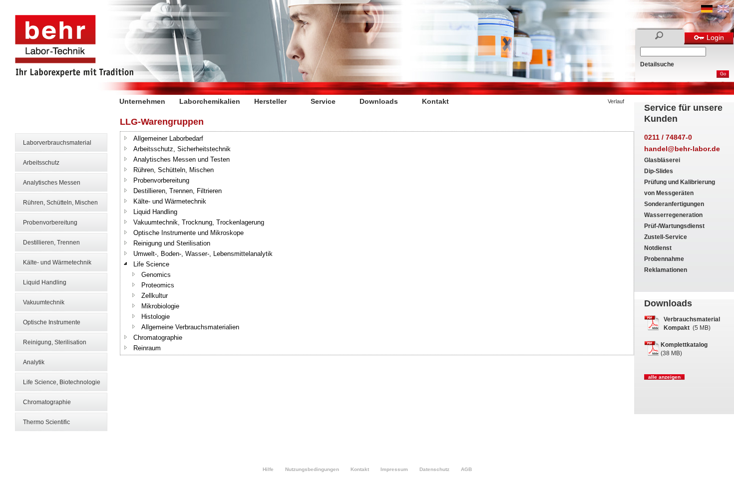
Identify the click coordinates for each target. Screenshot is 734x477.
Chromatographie (47, 402)
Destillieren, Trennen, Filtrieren (177, 191)
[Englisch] (723, 10)
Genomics (156, 274)
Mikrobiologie (160, 306)
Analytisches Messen (51, 182)
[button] (126, 138)
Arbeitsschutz (41, 162)
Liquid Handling (44, 282)
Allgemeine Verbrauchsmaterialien (190, 327)
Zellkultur (154, 295)
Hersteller (270, 101)
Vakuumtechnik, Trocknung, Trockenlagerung (198, 222)
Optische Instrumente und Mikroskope (188, 233)
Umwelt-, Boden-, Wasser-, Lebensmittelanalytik (203, 253)
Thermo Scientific (46, 422)
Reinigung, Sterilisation (54, 342)
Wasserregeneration (673, 215)
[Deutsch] (707, 10)
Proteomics (157, 285)
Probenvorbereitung (50, 222)
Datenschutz (434, 469)
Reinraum (147, 348)
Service (323, 101)
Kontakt (435, 101)
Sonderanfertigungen (674, 204)
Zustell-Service (665, 237)
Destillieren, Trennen (51, 242)
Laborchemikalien (209, 101)
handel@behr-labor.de (682, 149)
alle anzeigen (664, 377)
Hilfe (268, 469)
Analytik (33, 362)
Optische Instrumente (51, 322)
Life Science (151, 264)
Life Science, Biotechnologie (61, 382)
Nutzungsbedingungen (312, 469)
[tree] (377, 243)
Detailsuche (657, 64)
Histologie (155, 316)
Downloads (379, 101)
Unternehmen (142, 101)
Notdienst (658, 247)
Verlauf (616, 101)
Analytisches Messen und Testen (181, 159)
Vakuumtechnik (43, 302)
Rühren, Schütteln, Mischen (60, 202)
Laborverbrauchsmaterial (57, 142)
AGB (466, 469)
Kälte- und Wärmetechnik (57, 262)
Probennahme (664, 258)
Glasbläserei (662, 160)
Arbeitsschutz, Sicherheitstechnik (182, 149)
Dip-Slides (658, 171)
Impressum (394, 469)
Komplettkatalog (684, 344)
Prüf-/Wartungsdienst (674, 226)
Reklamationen (665, 269)
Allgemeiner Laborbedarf (168, 138)
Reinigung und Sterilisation (171, 243)
